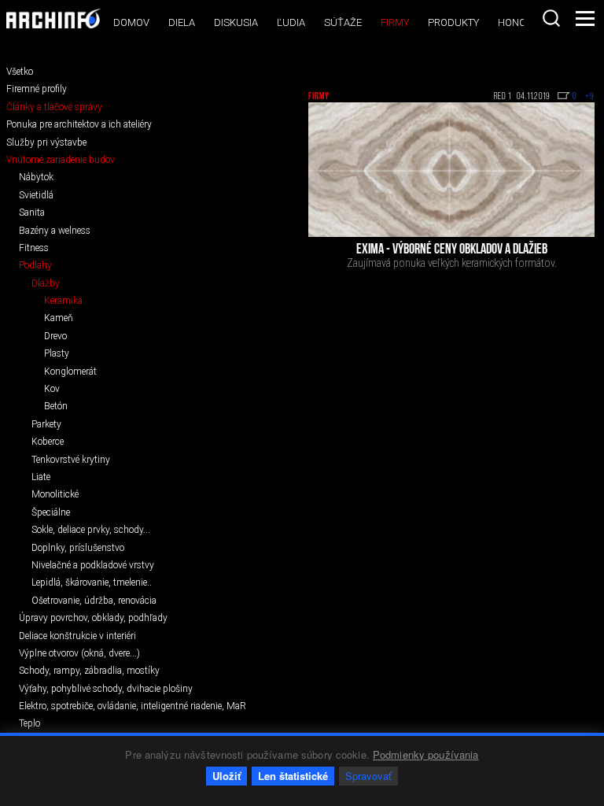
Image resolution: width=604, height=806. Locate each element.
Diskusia (236, 22)
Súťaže (343, 22)
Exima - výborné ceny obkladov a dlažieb (451, 250)
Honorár (521, 22)
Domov (131, 22)
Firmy (395, 22)
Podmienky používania (426, 754)
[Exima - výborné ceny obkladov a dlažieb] (451, 169)
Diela (181, 22)
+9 (590, 97)
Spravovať (368, 775)
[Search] (551, 18)
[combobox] (551, 18)
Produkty (453, 22)
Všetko (19, 71)
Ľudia (291, 22)
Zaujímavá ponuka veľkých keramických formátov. (452, 262)
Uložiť (226, 775)
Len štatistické (293, 775)
